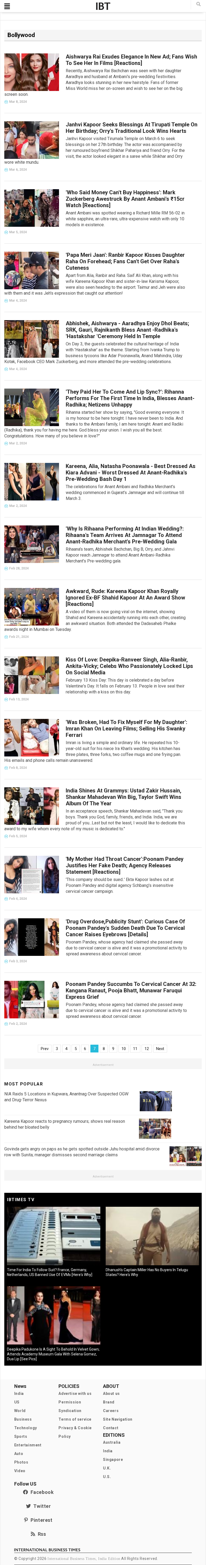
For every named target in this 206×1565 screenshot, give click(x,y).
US (17, 1402)
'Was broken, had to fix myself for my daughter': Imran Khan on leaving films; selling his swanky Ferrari (126, 728)
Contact (110, 1428)
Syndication (70, 1411)
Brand (109, 1402)
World (20, 1411)
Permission (69, 1402)
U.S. (107, 1477)
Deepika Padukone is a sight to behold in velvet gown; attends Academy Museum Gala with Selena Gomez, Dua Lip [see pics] (53, 1354)
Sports (20, 1436)
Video (19, 1471)
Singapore (113, 1459)
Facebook (41, 1492)
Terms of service (74, 1419)
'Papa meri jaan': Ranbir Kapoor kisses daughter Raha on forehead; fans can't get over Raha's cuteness (125, 261)
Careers (111, 1411)
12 (147, 1048)
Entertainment (28, 1445)
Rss (40, 1534)
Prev (45, 1048)
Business (23, 1419)
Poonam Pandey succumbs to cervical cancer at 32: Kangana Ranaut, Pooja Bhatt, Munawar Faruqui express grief (131, 990)
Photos (21, 1462)
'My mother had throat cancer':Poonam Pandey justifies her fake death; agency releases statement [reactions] (124, 865)
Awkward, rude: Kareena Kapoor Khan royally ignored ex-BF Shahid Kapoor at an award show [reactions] (125, 597)
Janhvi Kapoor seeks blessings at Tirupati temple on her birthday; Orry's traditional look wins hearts (131, 127)
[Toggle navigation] (7, 6)
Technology (25, 1428)
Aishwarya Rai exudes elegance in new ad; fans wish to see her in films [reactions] (131, 59)
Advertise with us (74, 1393)
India (19, 1393)
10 (124, 1048)
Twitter (41, 1506)
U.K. (107, 1468)
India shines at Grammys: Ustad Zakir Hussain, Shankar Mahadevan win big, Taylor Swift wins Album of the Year (123, 797)
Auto (18, 1453)
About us (111, 1393)
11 (135, 1048)
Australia (111, 1442)
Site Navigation (118, 1419)
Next (160, 1048)
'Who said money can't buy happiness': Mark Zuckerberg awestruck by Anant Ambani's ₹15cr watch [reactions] (125, 199)
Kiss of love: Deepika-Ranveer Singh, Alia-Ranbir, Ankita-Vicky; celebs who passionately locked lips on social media (129, 666)
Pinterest (40, 1520)
